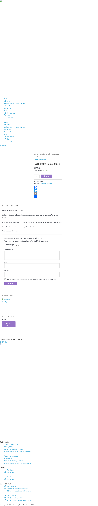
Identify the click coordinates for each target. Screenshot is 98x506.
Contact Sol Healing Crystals (13, 449)
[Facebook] (48, 187)
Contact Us (7, 108)
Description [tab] (5, 206)
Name (6, 262)
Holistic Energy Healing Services (14, 103)
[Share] (48, 196)
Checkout (10, 118)
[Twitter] (48, 190)
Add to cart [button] (8, 324)
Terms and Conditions (11, 444)
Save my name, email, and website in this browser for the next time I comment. (31, 279)
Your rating (9, 245)
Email (6, 271)
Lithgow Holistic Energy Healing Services (17, 451)
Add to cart (46, 176)
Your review (9, 250)
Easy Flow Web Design (48, 505)
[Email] (48, 193)
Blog (5, 111)
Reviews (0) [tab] (14, 206)
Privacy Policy (8, 447)
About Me (7, 106)
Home (6, 99)
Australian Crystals (44, 154)
